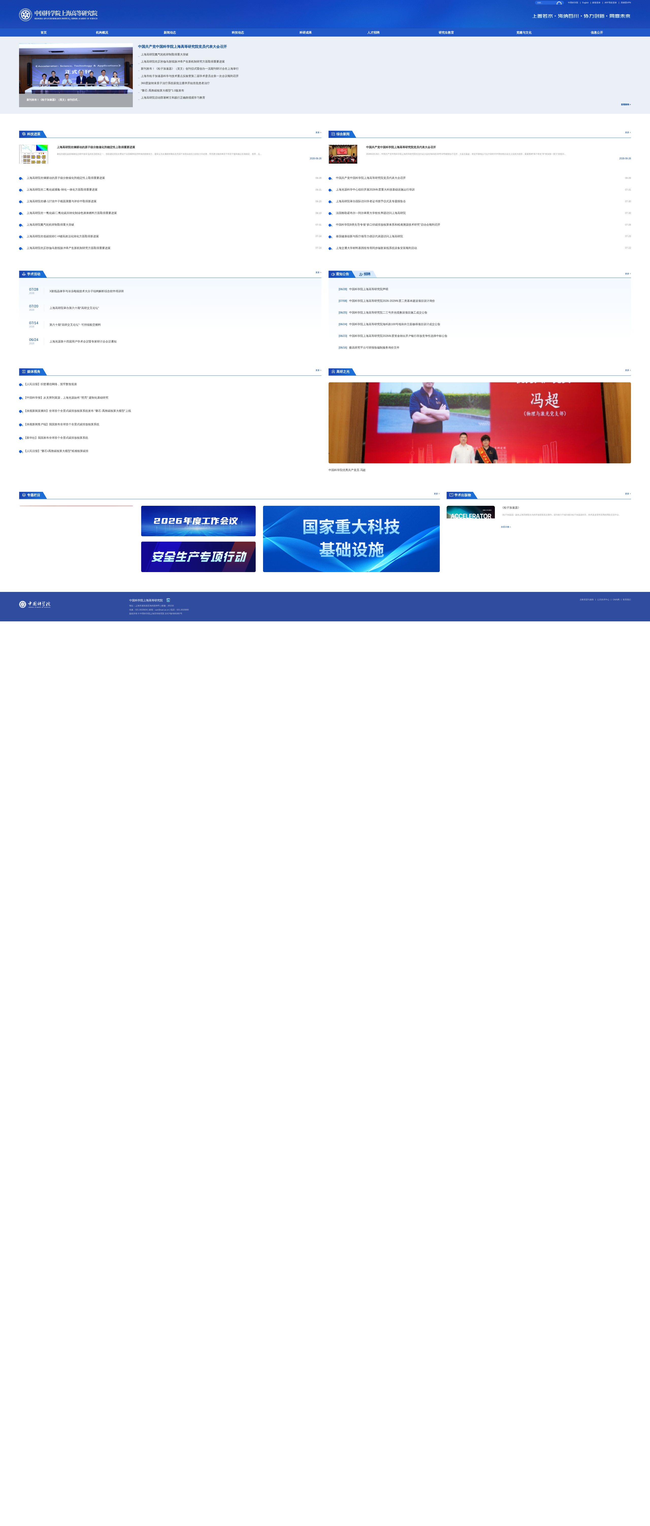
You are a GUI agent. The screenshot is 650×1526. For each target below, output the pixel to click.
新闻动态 (170, 32)
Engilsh (585, 3)
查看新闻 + (626, 104)
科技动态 (238, 32)
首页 (44, 32)
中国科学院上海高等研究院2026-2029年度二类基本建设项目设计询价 (387, 300)
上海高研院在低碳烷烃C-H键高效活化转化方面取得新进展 (63, 236)
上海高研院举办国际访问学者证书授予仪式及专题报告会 (371, 201)
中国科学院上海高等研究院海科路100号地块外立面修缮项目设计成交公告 (389, 324)
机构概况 (102, 32)
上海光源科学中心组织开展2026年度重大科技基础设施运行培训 (375, 189)
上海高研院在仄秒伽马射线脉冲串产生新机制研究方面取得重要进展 (183, 61)
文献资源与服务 (587, 600)
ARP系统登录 (611, 3)
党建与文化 (524, 32)
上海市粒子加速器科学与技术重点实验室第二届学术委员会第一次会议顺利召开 (190, 75)
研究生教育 (446, 32)
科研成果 (306, 32)
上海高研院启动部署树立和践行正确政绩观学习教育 (173, 97)
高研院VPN (626, 3)
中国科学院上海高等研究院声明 (363, 289)
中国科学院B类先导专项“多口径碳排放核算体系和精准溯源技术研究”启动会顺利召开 (388, 224)
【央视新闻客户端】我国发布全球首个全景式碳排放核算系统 (61, 424)
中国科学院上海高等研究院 (146, 600)
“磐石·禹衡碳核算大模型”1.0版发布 (162, 90)
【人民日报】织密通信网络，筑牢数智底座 (50, 384)
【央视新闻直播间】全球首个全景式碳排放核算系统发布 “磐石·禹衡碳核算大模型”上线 (77, 410)
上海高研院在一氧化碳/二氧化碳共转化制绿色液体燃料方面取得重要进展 (72, 212)
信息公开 (597, 32)
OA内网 (616, 600)
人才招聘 (373, 32)
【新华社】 (56, 437)
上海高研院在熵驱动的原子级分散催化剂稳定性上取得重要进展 (66, 177)
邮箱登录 (596, 3)
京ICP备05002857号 (173, 613)
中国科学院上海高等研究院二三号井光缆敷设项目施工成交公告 (383, 312)
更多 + (318, 132)
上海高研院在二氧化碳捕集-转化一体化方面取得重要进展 (62, 189)
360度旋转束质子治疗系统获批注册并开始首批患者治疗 (175, 83)
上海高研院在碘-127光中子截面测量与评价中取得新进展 (61, 201)
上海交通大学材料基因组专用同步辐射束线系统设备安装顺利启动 (376, 247)
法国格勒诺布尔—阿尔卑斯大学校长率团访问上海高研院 (371, 212)
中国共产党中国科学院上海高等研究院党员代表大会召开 (182, 47)
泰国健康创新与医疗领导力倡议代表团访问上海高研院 (369, 236)
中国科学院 (573, 3)
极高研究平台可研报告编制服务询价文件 (369, 347)
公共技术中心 (603, 600)
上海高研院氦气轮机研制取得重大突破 (164, 54)
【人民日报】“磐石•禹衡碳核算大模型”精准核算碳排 (56, 450)
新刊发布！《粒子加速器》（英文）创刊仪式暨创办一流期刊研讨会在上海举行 (190, 68)
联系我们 (627, 600)
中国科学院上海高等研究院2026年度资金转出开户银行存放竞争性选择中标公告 (393, 335)
